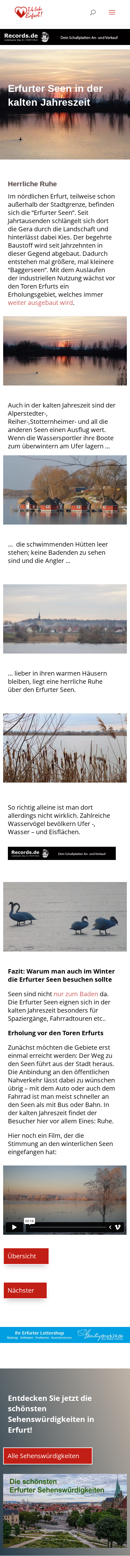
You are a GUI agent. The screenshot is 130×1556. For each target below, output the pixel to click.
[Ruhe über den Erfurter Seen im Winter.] (65, 782)
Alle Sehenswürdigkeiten (43, 1456)
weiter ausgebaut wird (40, 302)
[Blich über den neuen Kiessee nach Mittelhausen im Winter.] (65, 653)
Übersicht (22, 1256)
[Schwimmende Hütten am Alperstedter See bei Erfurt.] (65, 524)
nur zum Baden (76, 994)
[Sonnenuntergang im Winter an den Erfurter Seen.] (65, 385)
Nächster (21, 1290)
